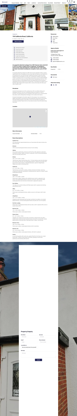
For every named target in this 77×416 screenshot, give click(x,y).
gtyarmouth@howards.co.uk (58, 61)
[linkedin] (71, 1)
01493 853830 (56, 59)
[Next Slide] (67, 17)
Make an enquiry (18, 41)
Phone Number (42, 340)
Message (23, 350)
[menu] (41, 2)
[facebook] (67, 1)
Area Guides (50, 2)
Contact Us (70, 2)
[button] (21, 2)
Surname (41, 334)
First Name (23, 334)
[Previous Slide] (1, 17)
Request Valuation (15, 2)
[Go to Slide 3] (73, 18)
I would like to (24, 345)
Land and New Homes (42, 2)
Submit (38, 359)
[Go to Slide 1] (73, 7)
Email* (22, 340)
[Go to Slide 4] (73, 24)
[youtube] (69, 1)
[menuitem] (15, 2)
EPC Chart (55, 77)
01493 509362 (56, 57)
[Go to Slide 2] (73, 12)
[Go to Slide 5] (73, 29)
